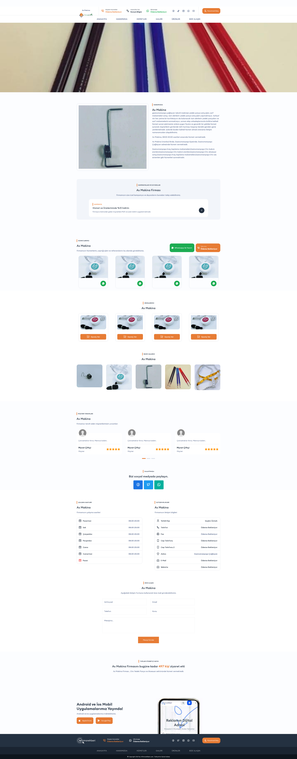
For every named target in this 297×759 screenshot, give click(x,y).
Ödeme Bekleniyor (209, 527)
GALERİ (159, 19)
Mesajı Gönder (148, 640)
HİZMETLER (142, 19)
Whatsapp (158, 11)
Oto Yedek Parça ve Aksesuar (143, 671)
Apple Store (86, 721)
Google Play (106, 721)
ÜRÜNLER (176, 19)
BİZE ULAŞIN (194, 19)
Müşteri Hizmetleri (113, 11)
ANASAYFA (102, 19)
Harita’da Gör (136, 11)
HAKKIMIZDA (121, 19)
